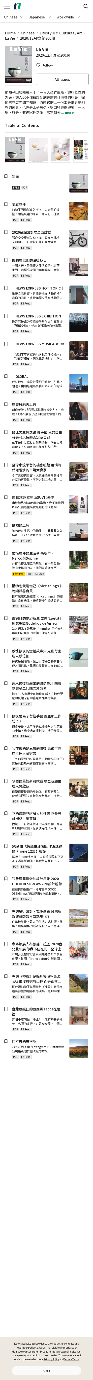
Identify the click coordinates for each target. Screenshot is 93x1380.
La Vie (10, 38)
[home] (17, 6)
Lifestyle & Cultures (57, 32)
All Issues (62, 79)
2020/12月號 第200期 (37, 38)
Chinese (28, 32)
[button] (44, 65)
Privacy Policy (51, 1359)
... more (67, 112)
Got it (46, 1370)
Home (10, 32)
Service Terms (71, 1359)
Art (79, 32)
